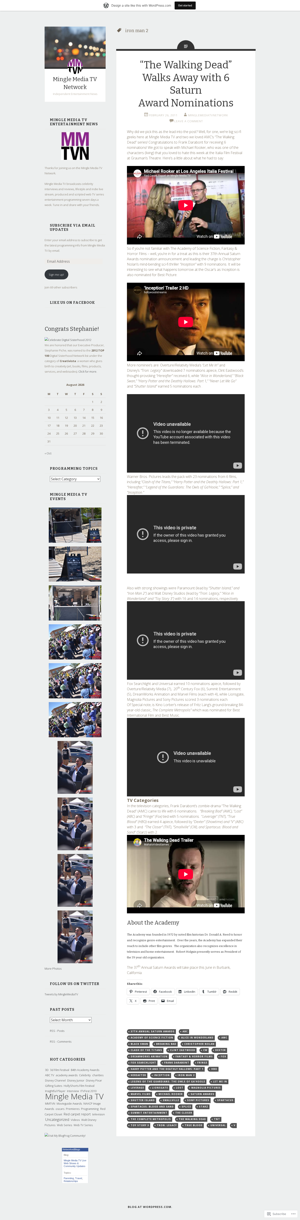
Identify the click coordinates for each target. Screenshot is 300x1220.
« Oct (48, 453)
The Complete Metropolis (151, 1119)
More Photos (53, 969)
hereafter (138, 1075)
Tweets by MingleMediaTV (61, 994)
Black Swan (139, 1043)
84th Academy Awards (85, 1070)
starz (203, 1106)
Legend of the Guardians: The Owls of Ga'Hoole (168, 1081)
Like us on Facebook (72, 302)
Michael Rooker (171, 1094)
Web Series (64, 1125)
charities (97, 1075)
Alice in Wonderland (197, 1037)
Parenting (69, 1178)
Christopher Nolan (199, 1043)
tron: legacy (167, 1125)
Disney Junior (75, 1080)
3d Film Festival (59, 1070)
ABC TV (49, 1075)
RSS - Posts (57, 1031)
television (98, 1114)
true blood (193, 1125)
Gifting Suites (53, 1086)
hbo (214, 1069)
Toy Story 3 (140, 1125)
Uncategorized (57, 1119)
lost (179, 1087)
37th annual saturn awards (153, 1031)
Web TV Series (83, 1125)
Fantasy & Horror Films (194, 1056)
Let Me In (220, 1081)
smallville (171, 1100)
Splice (186, 1106)
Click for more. (87, 371)
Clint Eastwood (182, 1050)
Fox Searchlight (143, 1062)
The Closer (183, 1112)
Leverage (137, 1087)
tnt (217, 1119)
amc (224, 1037)
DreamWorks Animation (149, 1056)
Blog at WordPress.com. (150, 1207)
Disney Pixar (94, 1080)
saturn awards (202, 1094)
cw (205, 1050)
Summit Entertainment (149, 1112)
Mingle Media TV (74, 1096)
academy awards (67, 1075)
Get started (185, 5)
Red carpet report (77, 1114)
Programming (90, 1109)
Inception (162, 1075)
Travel (78, 1178)
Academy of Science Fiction (152, 1037)
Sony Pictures (198, 1100)
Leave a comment (188, 121)
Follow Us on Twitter (74, 984)
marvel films (141, 1094)
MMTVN (50, 1103)
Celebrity (85, 1075)
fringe (202, 1062)
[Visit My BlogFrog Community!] (65, 1136)
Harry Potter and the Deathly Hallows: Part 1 (167, 1069)
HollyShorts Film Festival (79, 1086)
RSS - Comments (60, 1041)
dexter (220, 1050)
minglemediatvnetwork (208, 115)
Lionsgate (160, 1087)
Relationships (71, 1181)
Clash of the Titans (146, 1050)
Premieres (73, 1109)
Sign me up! (56, 275)
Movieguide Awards (69, 1103)
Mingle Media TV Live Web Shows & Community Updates (75, 1163)
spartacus (225, 1100)
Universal (218, 1125)
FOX (223, 1056)
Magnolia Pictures (206, 1087)
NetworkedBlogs (71, 1149)
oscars (60, 1109)
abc (185, 1031)
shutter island (143, 1100)
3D (47, 1070)
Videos (75, 1120)
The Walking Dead (192, 1119)
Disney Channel (55, 1080)
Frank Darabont (176, 1062)
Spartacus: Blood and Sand (152, 1106)
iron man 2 (186, 1075)
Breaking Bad (166, 1043)
